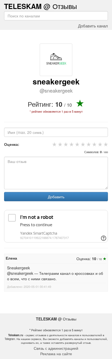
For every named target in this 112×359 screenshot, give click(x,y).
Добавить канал (93, 26)
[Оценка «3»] (65, 144)
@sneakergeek (56, 90)
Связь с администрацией (56, 348)
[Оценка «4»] (71, 144)
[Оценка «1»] (54, 144)
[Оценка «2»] (59, 144)
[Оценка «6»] (82, 144)
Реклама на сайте (56, 353)
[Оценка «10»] (105, 144)
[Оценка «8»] (94, 144)
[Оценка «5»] (76, 144)
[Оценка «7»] (88, 144)
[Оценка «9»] (99, 144)
